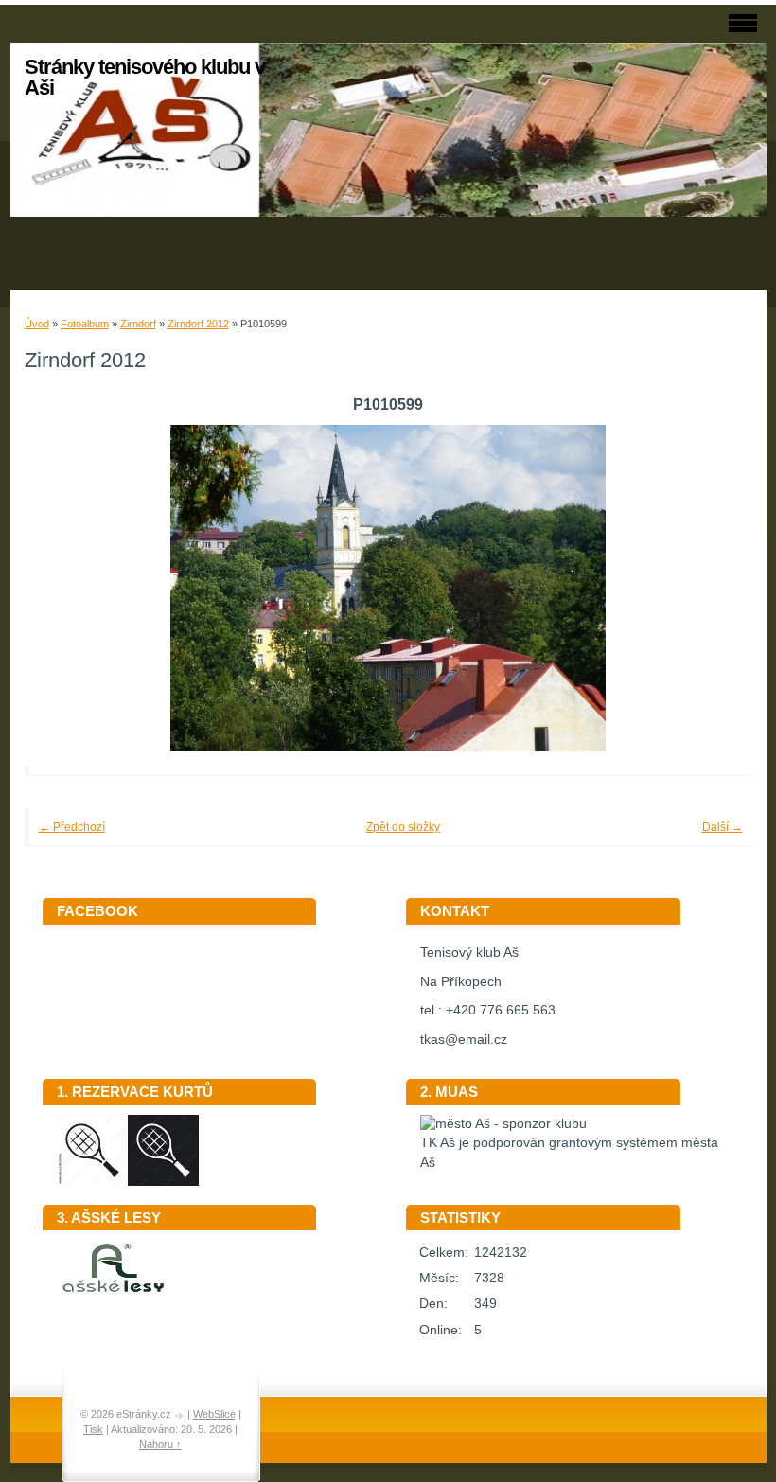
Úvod (37, 323)
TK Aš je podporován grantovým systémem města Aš (569, 1153)
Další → (722, 827)
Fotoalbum (85, 323)
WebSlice (214, 1414)
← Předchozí (72, 827)
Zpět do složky (403, 827)
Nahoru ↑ (160, 1444)
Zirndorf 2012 (198, 323)
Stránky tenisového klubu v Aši (145, 77)
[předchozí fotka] (65, 588)
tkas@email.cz (463, 1039)
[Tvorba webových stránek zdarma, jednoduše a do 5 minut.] (180, 1415)
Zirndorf (138, 323)
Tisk (93, 1429)
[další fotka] (712, 588)
